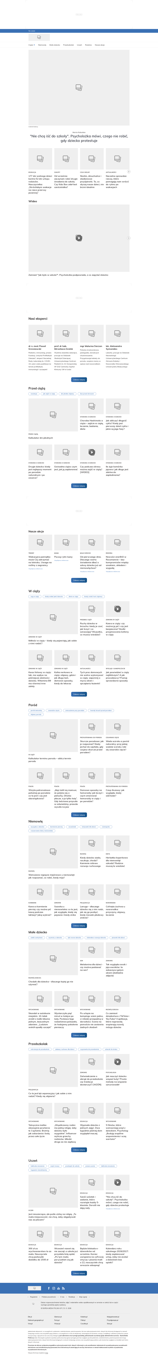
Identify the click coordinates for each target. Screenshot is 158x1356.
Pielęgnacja (85, 903)
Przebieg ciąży (86, 620)
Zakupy (57, 172)
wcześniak (72, 827)
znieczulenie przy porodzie (74, 710)
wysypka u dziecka (37, 827)
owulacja (34, 394)
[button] (79, 379)
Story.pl (109, 1324)
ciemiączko (106, 827)
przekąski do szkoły (72, 1166)
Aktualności (111, 172)
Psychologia (111, 1072)
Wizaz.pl (57, 1324)
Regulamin (33, 1297)
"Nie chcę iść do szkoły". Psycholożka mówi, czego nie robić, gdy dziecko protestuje (79, 138)
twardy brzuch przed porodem (101, 710)
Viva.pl (30, 1324)
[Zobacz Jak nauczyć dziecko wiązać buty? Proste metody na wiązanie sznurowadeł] (118, 1062)
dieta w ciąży (73, 596)
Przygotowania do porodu (91, 737)
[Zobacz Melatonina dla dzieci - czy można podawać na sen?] (92, 950)
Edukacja (32, 172)
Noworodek (111, 903)
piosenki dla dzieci (118, 937)
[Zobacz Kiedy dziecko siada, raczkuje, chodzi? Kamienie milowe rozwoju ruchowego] (92, 843)
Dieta (108, 854)
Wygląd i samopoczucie (115, 668)
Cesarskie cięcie (112, 737)
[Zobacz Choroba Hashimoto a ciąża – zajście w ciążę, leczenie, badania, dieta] (92, 406)
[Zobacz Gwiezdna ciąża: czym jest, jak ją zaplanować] (66, 452)
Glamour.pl (58, 1317)
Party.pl (56, 1320)
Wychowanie (33, 1009)
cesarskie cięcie (53, 710)
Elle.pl (30, 1317)
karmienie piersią (56, 827)
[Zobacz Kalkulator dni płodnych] (53, 414)
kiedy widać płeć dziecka (54, 596)
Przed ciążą (33, 434)
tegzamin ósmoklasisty (39, 1170)
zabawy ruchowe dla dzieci (64, 1049)
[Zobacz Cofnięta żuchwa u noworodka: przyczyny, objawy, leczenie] (118, 892)
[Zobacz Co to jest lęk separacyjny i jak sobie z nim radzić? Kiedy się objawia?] (53, 1070)
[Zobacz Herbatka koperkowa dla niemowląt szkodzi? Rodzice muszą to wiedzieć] (118, 843)
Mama (56, 553)
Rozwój (31, 871)
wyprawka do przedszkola (89, 1049)
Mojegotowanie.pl (113, 1317)
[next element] (128, 241)
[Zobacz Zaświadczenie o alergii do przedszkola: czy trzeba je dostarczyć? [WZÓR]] (92, 1062)
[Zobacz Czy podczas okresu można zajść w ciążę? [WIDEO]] (92, 452)
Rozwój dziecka (34, 978)
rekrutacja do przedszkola (40, 1049)
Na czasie (31, 31)
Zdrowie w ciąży (35, 637)
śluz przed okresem (87, 394)
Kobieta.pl (84, 1317)
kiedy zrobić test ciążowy (93, 596)
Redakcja (72, 1297)
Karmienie (32, 903)
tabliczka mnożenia (37, 1166)
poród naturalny (36, 710)
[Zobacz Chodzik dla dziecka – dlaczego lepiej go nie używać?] (53, 958)
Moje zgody (83, 1297)
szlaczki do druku (111, 1049)
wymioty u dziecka (55, 937)
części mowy (54, 1166)
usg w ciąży (35, 596)
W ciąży (31, 755)
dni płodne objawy (67, 394)
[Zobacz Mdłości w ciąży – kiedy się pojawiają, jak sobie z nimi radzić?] (53, 617)
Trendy (31, 553)
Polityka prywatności (49, 1297)
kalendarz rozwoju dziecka (96, 937)
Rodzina (109, 553)
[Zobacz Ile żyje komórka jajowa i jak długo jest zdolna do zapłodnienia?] (118, 452)
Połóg (31, 786)
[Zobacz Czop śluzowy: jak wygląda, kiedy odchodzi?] (118, 776)
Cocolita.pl (84, 1324)
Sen (81, 961)
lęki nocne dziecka (74, 937)
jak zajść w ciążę (49, 394)
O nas (62, 1297)
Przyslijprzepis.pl (112, 1320)
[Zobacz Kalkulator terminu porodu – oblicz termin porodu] (53, 735)
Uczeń (30, 1210)
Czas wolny (85, 172)
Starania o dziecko (88, 417)
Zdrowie (57, 903)
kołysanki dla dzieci (89, 827)
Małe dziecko (85, 553)
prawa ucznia (90, 1166)
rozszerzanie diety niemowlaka (42, 831)
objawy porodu (36, 714)
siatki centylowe (37, 937)
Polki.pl (83, 1320)
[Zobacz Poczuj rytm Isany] (66, 542)
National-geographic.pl (35, 1320)
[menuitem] (32, 45)
